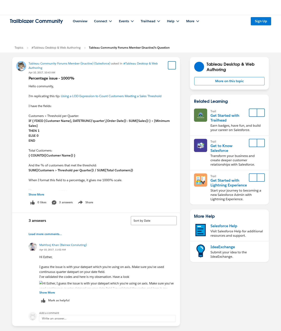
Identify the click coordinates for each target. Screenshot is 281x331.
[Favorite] (172, 65)
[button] (229, 81)
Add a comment (49, 313)
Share (85, 203)
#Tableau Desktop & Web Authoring (56, 47)
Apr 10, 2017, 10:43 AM (42, 72)
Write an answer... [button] (54, 318)
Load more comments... (45, 234)
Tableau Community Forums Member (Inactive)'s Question (129, 47)
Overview (80, 21)
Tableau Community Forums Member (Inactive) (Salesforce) (69, 63)
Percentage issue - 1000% (51, 78)
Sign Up (261, 21)
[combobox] (154, 220)
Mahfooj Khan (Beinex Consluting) (63, 245)
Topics (19, 47)
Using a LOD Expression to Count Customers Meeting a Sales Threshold (111, 96)
